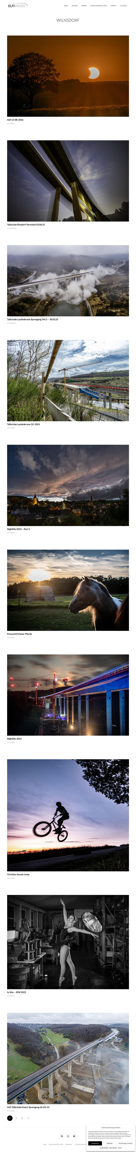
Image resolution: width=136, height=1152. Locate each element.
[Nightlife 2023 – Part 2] (68, 485)
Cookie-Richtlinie (104, 1147)
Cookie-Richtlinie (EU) (83, 1144)
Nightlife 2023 (14, 738)
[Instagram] (68, 1136)
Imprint (120, 1147)
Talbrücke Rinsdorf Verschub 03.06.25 (26, 224)
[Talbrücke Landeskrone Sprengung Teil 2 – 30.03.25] (68, 280)
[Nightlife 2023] (68, 695)
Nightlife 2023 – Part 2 (18, 529)
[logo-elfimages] (17, 5)
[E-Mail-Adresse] (74, 1136)
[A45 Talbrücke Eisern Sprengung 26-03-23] (68, 1058)
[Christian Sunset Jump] (68, 815)
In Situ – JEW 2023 (16, 992)
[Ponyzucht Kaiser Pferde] (68, 590)
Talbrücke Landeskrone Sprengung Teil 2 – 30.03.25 (32, 319)
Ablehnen (110, 1143)
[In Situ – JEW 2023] (68, 942)
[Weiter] (28, 1118)
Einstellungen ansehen (125, 1143)
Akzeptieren (95, 1143)
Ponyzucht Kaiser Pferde (19, 634)
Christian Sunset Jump (18, 874)
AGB (44, 1144)
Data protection (113, 1147)
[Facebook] (62, 1136)
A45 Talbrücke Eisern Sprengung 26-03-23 (28, 1107)
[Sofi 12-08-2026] (68, 76)
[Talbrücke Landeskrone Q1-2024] (68, 380)
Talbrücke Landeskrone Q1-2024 (23, 424)
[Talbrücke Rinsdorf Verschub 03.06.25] (68, 181)
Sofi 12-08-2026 (15, 119)
